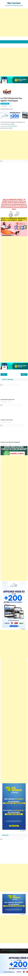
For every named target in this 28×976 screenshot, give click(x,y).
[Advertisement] (14, 22)
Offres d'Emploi (4, 103)
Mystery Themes (14, 951)
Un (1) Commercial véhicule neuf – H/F (5, 374)
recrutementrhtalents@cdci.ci (10, 126)
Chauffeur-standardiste (7, 420)
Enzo (10, 106)
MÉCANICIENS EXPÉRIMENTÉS (24, 374)
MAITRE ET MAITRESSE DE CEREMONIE (10, 442)
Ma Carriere (14, 3)
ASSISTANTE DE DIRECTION (7, 399)
